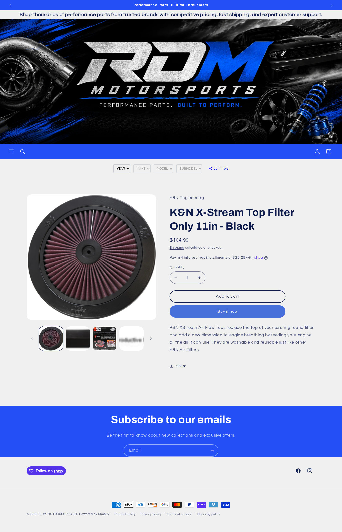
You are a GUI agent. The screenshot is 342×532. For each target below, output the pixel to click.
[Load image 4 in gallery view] (131, 338)
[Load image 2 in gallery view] (78, 338)
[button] (11, 151)
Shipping (177, 248)
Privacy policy (151, 514)
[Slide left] (32, 338)
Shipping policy (208, 514)
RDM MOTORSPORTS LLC (58, 514)
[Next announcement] (331, 5)
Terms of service (179, 514)
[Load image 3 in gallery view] (105, 338)
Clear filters (218, 168)
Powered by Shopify (94, 514)
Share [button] (181, 366)
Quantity (177, 267)
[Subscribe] (212, 450)
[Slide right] (150, 338)
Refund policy (125, 514)
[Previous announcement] (10, 5)
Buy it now (227, 312)
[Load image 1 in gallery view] (51, 338)
